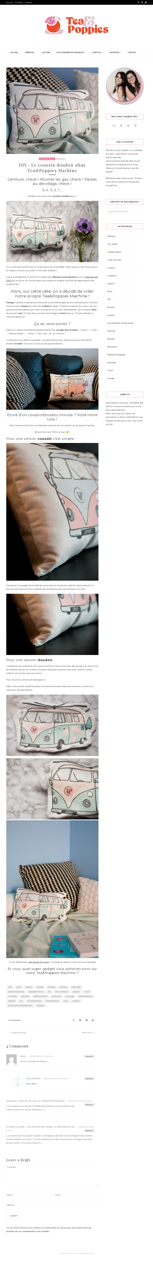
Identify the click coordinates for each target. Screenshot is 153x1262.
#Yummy (111, 236)
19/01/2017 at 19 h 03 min (41, 1056)
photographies (85, 996)
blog (19, 987)
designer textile (36, 992)
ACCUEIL (14, 52)
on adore (70, 996)
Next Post (87, 1033)
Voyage (110, 378)
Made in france (41, 996)
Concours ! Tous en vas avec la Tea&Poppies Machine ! (35, 1101)
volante (40, 1005)
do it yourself (61, 992)
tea (21, 1001)
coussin (51, 987)
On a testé (56, 996)
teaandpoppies (52, 1001)
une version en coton (39, 962)
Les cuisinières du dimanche (70, 52)
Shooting (115, 52)
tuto (66, 1001)
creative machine (16, 992)
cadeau (29, 987)
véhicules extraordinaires (20, 1005)
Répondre (89, 1056)
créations (76, 987)
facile (87, 992)
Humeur (111, 307)
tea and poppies (34, 1001)
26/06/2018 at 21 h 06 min (56, 1078)
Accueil (9, 2)
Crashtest (112, 275)
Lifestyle (97, 52)
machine (25, 996)
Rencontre (112, 347)
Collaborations (114, 252)
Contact (28, 2)
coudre (40, 987)
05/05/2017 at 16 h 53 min (80, 1101)
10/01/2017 (61, 159)
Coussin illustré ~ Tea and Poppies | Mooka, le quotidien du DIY (40, 1127)
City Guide (112, 244)
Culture (110, 283)
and (10, 987)
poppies (11, 1001)
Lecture (46, 52)
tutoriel (76, 1001)
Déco (109, 291)
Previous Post (20, 1033)
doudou (76, 992)
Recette (111, 339)
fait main (12, 996)
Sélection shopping (116, 354)
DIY (52, 159)
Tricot (110, 370)
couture (63, 987)
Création (29, 52)
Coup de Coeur (114, 260)
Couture (44, 159)
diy (49, 992)
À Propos (19, 2)
